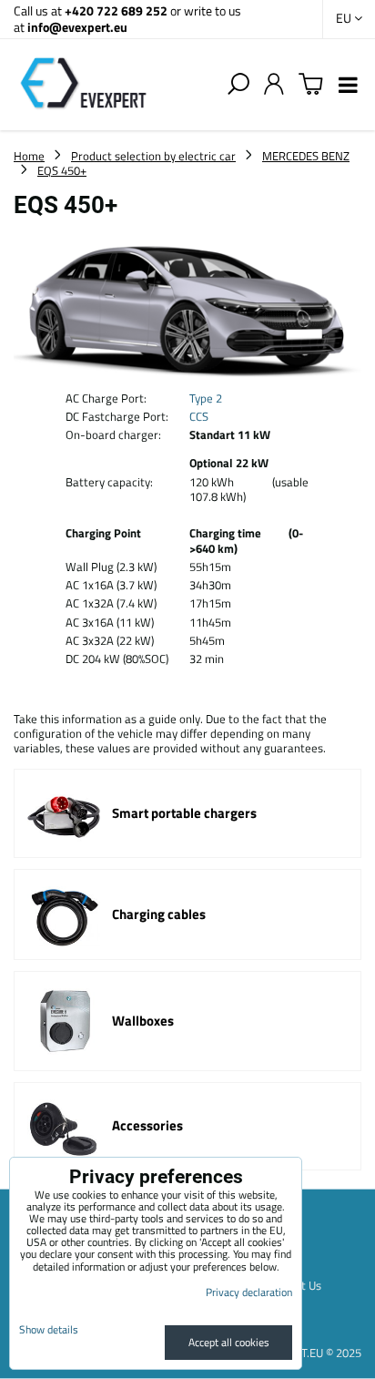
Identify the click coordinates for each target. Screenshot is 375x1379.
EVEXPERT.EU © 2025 (307, 1352)
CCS (198, 416)
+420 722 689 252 (116, 10)
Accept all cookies (228, 1342)
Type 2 (205, 398)
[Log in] (274, 84)
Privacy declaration (249, 1292)
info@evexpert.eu (77, 26)
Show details (48, 1329)
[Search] (238, 84)
